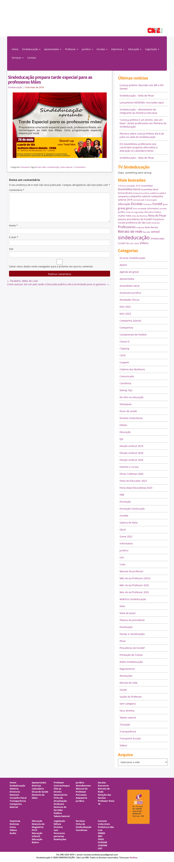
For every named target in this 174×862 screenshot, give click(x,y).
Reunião (146, 232)
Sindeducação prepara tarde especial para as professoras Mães (50, 79)
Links (122, 564)
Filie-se (57, 788)
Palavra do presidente (132, 620)
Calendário (38, 788)
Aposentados (127, 278)
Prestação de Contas (131, 654)
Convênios (125, 383)
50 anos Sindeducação (132, 258)
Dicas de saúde (128, 411)
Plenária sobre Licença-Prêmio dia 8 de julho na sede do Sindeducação (142, 135)
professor (156, 223)
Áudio (13, 833)
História (14, 788)
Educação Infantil (37, 835)
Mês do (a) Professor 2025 (134, 585)
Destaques (25, 167)
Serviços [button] (17, 57)
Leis (122, 557)
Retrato (154, 227)
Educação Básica (37, 841)
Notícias (36, 785)
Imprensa (15, 821)
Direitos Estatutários (131, 418)
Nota (122, 606)
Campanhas (126, 327)
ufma (136, 243)
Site (11, 249)
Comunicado (127, 376)
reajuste (140, 227)
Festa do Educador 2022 (133, 480)
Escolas (137, 203)
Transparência (128, 731)
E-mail (13, 237)
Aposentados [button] (52, 49)
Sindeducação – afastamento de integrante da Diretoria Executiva (138, 111)
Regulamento (127, 668)
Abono (123, 264)
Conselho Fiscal (18, 797)
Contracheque (62, 785)
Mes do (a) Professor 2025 (134, 592)
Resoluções (126, 675)
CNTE (123, 355)
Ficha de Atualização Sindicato (60, 800)
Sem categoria (128, 703)
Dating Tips (126, 390)
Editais (123, 425)
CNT (100, 848)
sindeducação (87, 19)
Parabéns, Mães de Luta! (22, 280)
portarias (59, 836)
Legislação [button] (151, 49)
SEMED (101, 833)
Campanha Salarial (130, 320)
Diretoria (15, 791)
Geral (123, 529)
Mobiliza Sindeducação (133, 599)
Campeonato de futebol (133, 334)
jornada (163, 208)
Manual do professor (131, 571)
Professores (127, 227)
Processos (81, 794)
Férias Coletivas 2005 (131, 473)
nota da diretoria (139, 215)
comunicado (139, 200)
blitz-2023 (125, 313)
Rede (147, 227)
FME (122, 494)
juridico (121, 212)
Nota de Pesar (157, 215)
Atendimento (83, 785)
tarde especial (66, 167)
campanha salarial (139, 196)
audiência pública (158, 193)
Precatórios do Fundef (132, 648)
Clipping (124, 348)
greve (165, 204)
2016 (138, 185)
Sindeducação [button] (30, 49)
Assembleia (147, 185)
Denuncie (103, 785)
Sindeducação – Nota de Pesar (137, 95)
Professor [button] (70, 49)
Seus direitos (127, 710)
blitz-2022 (125, 306)
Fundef (157, 204)
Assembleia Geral (129, 189)
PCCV (34, 830)
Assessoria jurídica (141, 193)
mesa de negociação (135, 212)
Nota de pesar (128, 613)
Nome (13, 225)
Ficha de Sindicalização (83, 826)
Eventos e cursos (129, 466)
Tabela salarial (128, 717)
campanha (123, 196)
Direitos (58, 827)
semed (155, 232)
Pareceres (59, 833)
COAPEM (102, 845)
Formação (125, 501)
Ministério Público (152, 212)
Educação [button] (134, 49)
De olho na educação (131, 397)
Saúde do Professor (131, 696)
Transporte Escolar (130, 738)
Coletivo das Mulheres (132, 369)
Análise (133, 857)
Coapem (124, 362)
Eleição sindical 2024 (131, 459)
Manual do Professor (82, 790)
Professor (59, 782)
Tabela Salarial (62, 816)
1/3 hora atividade (126, 185)
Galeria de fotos (129, 522)
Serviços (80, 821)
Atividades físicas (129, 299)
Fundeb (124, 515)
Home (15, 49)
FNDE (101, 839)
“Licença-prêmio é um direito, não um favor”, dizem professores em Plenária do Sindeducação (143, 123)
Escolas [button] (101, 49)
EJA (121, 439)
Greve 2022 (126, 536)
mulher (121, 215)
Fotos (13, 827)
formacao (147, 204)
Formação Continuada (132, 508)
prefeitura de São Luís (138, 222)
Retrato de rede (130, 231)
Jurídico (124, 550)
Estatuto (14, 794)
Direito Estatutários (60, 793)
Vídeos (144, 243)
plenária (122, 219)
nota (128, 215)
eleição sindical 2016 (131, 446)
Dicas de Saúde (40, 791)
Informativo (126, 543)
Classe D (124, 341)
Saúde (123, 689)
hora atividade (139, 208)
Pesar (123, 641)
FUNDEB (102, 842)
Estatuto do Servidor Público (60, 810)
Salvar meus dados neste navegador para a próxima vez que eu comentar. (51, 266)
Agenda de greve (129, 271)
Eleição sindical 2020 (131, 453)
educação (124, 204)
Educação (125, 432)
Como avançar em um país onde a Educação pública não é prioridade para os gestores (58, 284)
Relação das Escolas (104, 796)
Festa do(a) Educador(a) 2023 (136, 487)
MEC (100, 836)
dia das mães (40, 167)
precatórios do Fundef (139, 219)
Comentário (16, 190)
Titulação (125, 724)
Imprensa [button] (117, 49)
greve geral (125, 208)
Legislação (59, 821)
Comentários (80, 167)
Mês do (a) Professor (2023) (135, 578)
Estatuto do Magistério (38, 826)
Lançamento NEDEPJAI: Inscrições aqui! (142, 102)
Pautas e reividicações (132, 634)
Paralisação (126, 627)
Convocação (151, 200)
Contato (31, 57)
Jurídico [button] (86, 49)
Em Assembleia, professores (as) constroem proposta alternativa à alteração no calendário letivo (139, 147)
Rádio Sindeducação (131, 661)
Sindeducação (15, 87)
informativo (153, 208)
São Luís (130, 243)
